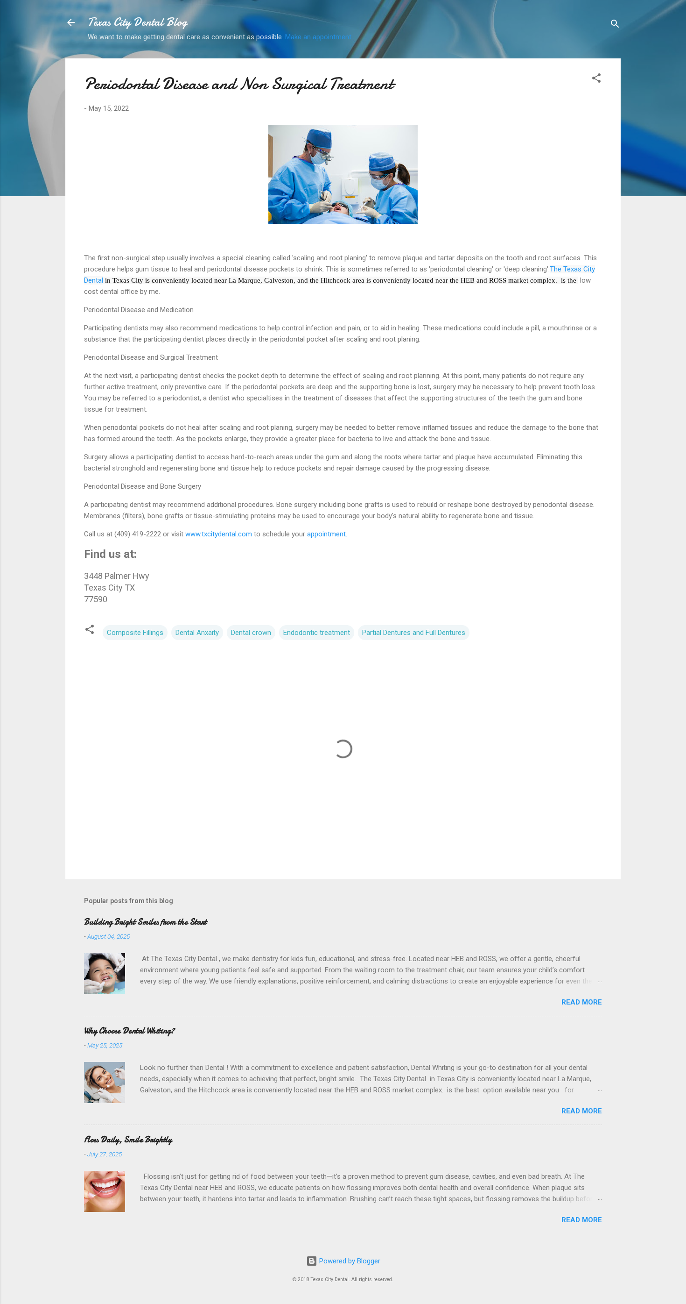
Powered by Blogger (348, 1261)
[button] (596, 79)
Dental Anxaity (197, 632)
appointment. (326, 534)
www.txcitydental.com (218, 534)
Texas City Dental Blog (137, 22)
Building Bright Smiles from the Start (145, 922)
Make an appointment (318, 37)
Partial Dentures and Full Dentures (413, 632)
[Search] (615, 25)
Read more (581, 1002)
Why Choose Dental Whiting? (129, 1031)
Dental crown (251, 632)
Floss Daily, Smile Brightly (128, 1140)
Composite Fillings (135, 632)
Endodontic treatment (316, 632)
